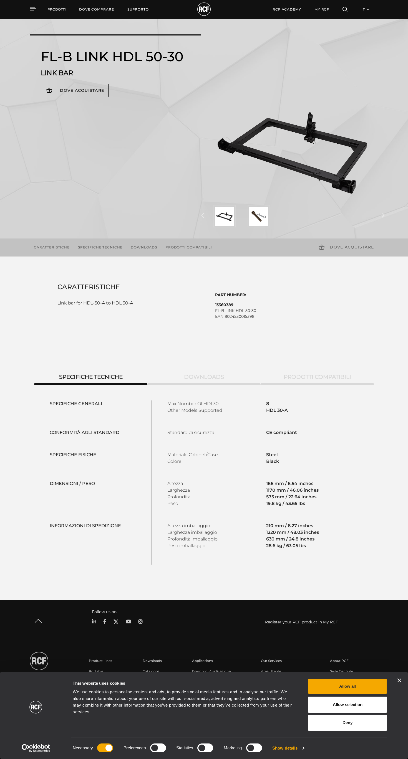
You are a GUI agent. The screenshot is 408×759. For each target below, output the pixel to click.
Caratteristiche (52, 247)
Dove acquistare (82, 90)
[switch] (158, 747)
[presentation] (202, 216)
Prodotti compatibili (188, 247)
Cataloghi (151, 671)
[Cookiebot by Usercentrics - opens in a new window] (36, 748)
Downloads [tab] (204, 377)
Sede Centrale (341, 671)
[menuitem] (96, 9)
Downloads (144, 247)
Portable (96, 671)
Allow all (347, 686)
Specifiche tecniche (100, 247)
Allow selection (347, 704)
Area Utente (271, 671)
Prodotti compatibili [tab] (317, 377)
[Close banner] (399, 680)
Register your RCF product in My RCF (301, 622)
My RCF (321, 9)
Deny (347, 722)
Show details (285, 748)
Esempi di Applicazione (211, 671)
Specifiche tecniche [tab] (91, 377)
